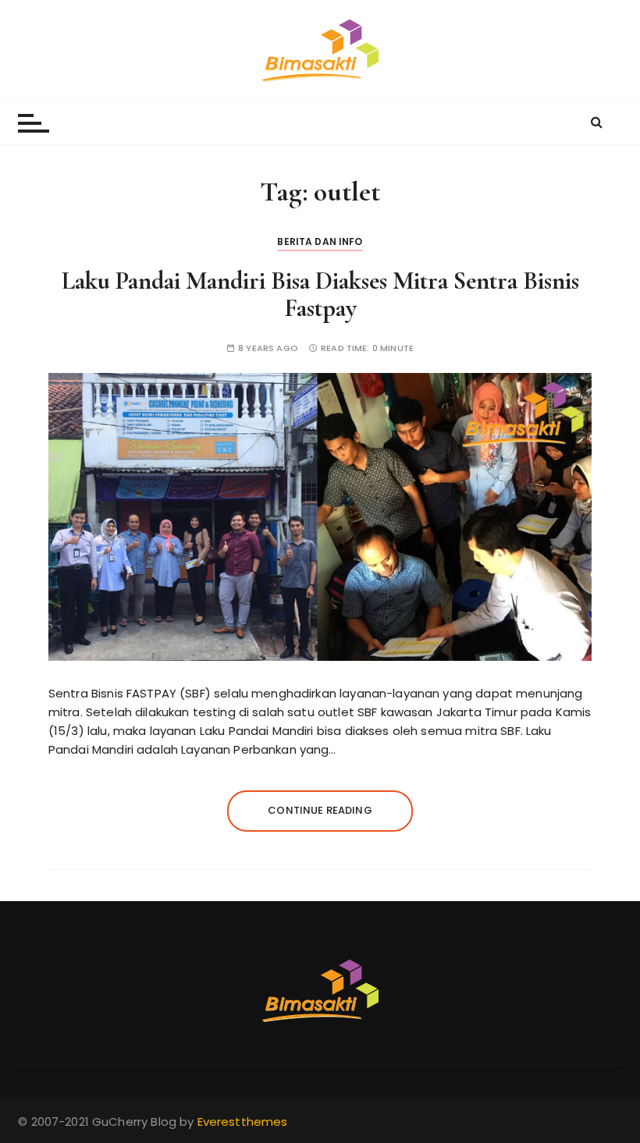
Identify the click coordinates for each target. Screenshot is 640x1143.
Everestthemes (242, 1121)
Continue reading (320, 810)
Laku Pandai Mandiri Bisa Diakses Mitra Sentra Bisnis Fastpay (320, 294)
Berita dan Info (319, 241)
